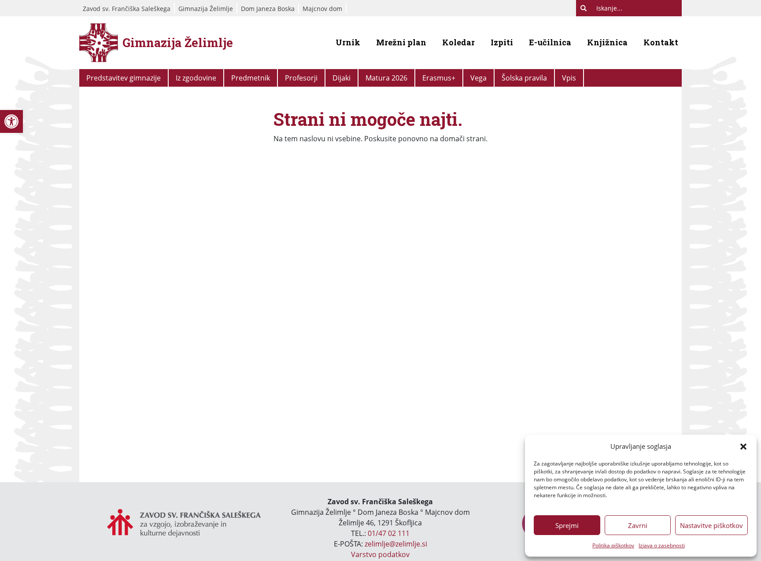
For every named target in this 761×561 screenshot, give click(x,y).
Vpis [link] (569, 78)
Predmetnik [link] (250, 78)
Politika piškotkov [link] (613, 545)
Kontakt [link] (660, 42)
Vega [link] (478, 78)
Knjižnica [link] (607, 42)
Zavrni (637, 525)
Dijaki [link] (341, 78)
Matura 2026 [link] (386, 78)
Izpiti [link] (502, 42)
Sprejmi (567, 525)
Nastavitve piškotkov (711, 525)
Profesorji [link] (301, 78)
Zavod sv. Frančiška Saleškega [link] (126, 8)
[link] (11, 121)
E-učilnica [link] (550, 42)
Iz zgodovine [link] (196, 78)
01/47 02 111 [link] (389, 533)
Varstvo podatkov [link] (380, 554)
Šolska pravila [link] (524, 78)
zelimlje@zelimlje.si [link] (396, 544)
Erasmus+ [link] (438, 78)
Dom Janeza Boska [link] (268, 8)
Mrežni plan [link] (401, 42)
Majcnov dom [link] (322, 8)
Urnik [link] (348, 42)
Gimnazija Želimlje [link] (205, 8)
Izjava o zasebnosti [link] (662, 545)
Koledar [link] (458, 42)
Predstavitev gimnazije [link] (123, 78)
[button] (743, 446)
